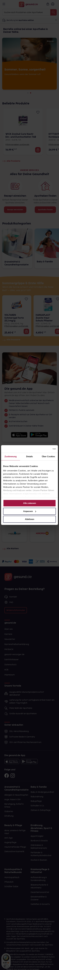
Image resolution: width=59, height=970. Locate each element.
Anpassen (28, 511)
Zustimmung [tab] (11, 456)
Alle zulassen (29, 503)
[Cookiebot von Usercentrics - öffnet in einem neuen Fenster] (44, 449)
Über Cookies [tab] (48, 456)
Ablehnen (29, 519)
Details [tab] (29, 456)
